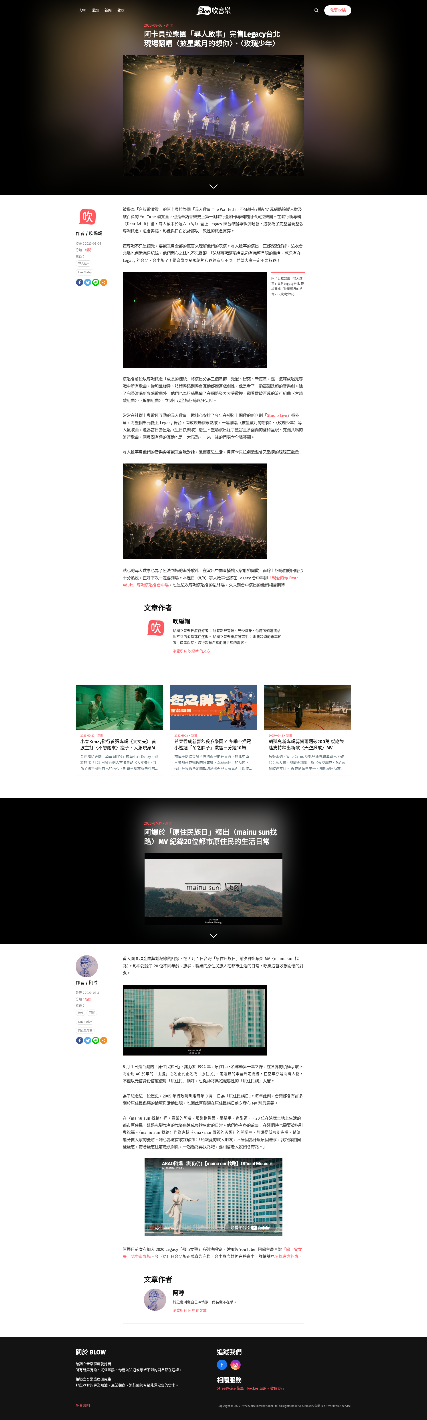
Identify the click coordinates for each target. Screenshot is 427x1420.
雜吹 (121, 10)
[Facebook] (79, 282)
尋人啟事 (84, 263)
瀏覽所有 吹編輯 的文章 (191, 651)
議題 (95, 10)
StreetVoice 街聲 (230, 1388)
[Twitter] (87, 282)
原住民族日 (85, 1030)
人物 (82, 10)
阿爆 (92, 1012)
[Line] (95, 282)
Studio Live (277, 415)
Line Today (85, 272)
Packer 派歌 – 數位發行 (265, 1388)
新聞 (108, 10)
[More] (103, 282)
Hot (80, 1012)
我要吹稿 (338, 10)
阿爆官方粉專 (287, 1256)
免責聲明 (83, 1406)
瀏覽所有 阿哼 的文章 (190, 1310)
